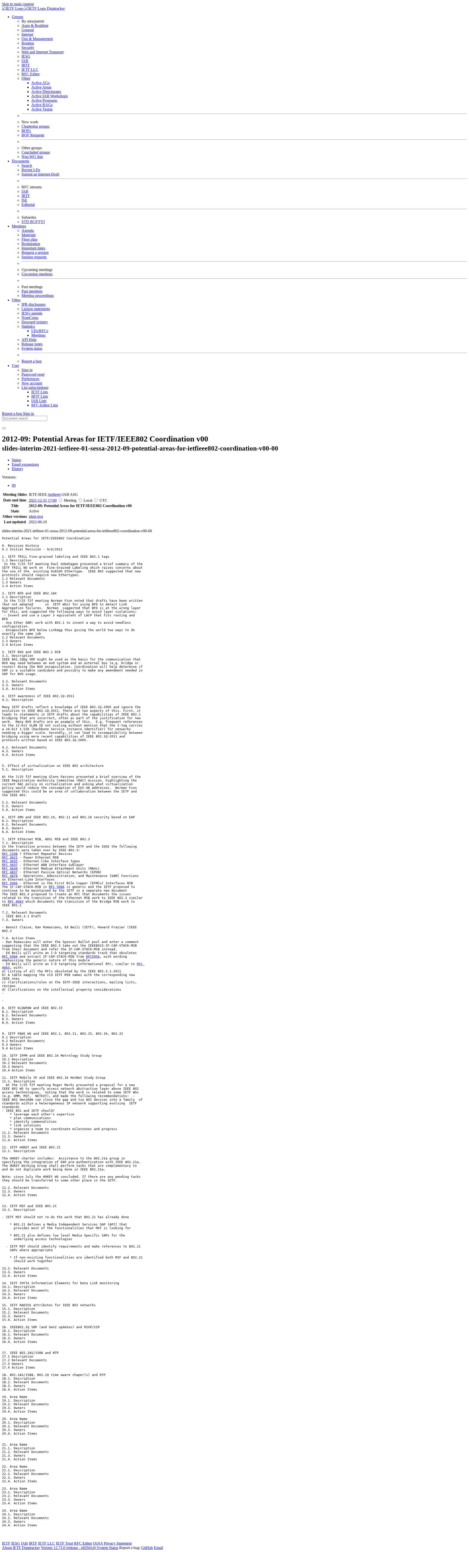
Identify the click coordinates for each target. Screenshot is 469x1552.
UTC (103, 500)
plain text (36, 516)
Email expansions (25, 464)
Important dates (33, 248)
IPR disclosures (33, 304)
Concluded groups (35, 152)
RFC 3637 (10, 865)
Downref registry (34, 322)
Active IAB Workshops (49, 96)
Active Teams (42, 109)
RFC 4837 (10, 872)
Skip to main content (18, 4)
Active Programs (44, 100)
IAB (24, 61)
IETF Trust (64, 1543)
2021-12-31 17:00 (43, 500)
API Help (28, 340)
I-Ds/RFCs (39, 331)
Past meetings (32, 291)
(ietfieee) (54, 494)
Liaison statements (35, 309)
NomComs (29, 318)
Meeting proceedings (37, 296)
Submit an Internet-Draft (40, 174)
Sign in (26, 370)
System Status (107, 1548)
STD (25, 222)
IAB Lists (38, 401)
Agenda (27, 230)
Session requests (34, 257)
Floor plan (29, 239)
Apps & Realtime (34, 25)
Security (27, 47)
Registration (30, 244)
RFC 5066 (10, 883)
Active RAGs (42, 105)
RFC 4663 (15, 901)
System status (31, 348)
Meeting (70, 500)
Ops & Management (37, 39)
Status (16, 460)
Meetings (38, 335)
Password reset (32, 374)
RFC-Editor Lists (44, 405)
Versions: (9, 477)
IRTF (25, 65)
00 (14, 485)
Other (25, 78)
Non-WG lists (32, 157)
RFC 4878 (10, 876)
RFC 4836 (10, 868)
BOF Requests (32, 135)
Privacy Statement (118, 1543)
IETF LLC (29, 70)
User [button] (15, 365)
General (27, 30)
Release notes (32, 344)
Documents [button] (20, 161)
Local (88, 500)
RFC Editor (30, 74)
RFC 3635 (10, 861)
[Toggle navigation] (4, 428)
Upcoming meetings (37, 274)
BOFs (26, 131)
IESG (25, 56)
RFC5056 (93, 956)
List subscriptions (34, 387)
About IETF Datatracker (21, 1548)
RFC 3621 (10, 857)
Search (26, 165)
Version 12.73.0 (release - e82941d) (69, 1548)
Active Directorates (46, 92)
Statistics (28, 326)
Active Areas (41, 87)
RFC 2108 (10, 854)
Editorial (28, 205)
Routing (27, 43)
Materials (28, 235)
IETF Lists (39, 392)
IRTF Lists (39, 396)
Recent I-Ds (30, 170)
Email (158, 1548)
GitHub (147, 1548)
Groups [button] (17, 17)
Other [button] (16, 300)
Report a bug (31, 361)
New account (31, 383)
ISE (24, 200)
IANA (98, 1543)
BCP (34, 222)
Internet (27, 34)
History (17, 469)
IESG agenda (31, 313)
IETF (6, 1543)
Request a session (35, 252)
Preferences (30, 379)
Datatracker (55, 8)
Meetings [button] (19, 226)
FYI (41, 222)
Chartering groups (35, 126)
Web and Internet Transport (42, 52)
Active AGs (40, 83)
